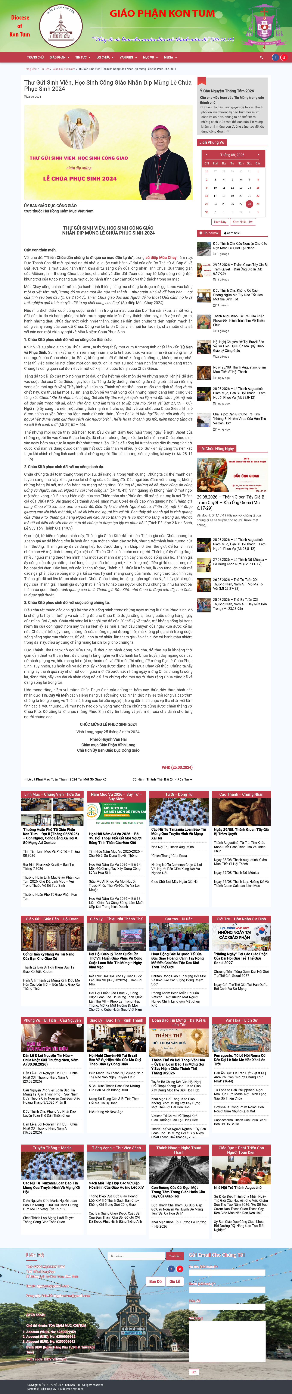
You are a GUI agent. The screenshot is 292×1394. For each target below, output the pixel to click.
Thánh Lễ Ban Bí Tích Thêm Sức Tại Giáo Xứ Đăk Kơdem (49, 969)
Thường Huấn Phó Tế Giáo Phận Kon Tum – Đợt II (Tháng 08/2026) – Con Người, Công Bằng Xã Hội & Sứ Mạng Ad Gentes (51, 836)
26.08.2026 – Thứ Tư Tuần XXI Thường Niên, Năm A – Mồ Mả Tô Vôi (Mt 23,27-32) (238, 584)
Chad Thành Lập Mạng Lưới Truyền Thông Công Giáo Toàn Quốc (48, 1220)
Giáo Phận (57, 57)
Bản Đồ (155, 1281)
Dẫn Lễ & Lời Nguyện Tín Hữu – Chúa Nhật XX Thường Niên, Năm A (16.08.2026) (50, 1128)
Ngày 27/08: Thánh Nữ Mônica (236, 873)
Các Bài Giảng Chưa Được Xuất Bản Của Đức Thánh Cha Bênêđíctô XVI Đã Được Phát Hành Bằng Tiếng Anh (115, 1217)
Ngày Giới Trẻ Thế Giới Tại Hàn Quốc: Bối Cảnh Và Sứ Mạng (241, 987)
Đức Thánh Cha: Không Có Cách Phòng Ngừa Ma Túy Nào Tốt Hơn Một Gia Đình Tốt (238, 294)
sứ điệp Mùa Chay (161, 257)
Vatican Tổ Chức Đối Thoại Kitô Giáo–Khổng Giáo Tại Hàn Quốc (174, 1118)
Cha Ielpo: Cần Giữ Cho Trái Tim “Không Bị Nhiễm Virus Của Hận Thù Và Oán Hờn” (239, 418)
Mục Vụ (148, 57)
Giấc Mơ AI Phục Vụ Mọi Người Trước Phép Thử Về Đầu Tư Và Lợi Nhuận (114, 885)
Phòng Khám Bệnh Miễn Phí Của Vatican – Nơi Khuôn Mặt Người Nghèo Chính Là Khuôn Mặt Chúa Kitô (175, 999)
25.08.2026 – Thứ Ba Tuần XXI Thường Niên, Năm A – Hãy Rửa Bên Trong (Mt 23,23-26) (240, 604)
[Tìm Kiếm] (261, 57)
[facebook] (276, 57)
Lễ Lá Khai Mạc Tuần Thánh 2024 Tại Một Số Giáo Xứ (66, 779)
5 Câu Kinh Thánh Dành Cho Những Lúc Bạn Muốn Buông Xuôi (114, 1088)
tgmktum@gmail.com (53, 1286)
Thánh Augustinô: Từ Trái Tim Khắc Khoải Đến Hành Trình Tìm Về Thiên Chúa (239, 320)
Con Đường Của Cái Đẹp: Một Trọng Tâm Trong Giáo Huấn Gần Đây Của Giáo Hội (178, 1191)
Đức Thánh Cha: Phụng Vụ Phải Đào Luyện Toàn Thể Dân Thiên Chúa (49, 1113)
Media (168, 57)
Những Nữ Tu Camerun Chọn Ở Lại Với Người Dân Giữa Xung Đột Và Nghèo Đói (176, 869)
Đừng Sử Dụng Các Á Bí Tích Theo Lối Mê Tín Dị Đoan (114, 1101)
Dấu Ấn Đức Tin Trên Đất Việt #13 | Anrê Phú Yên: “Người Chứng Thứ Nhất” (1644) (240, 1077)
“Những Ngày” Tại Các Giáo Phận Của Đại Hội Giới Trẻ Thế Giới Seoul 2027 (240, 958)
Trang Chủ (35, 57)
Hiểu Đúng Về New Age (106, 1112)
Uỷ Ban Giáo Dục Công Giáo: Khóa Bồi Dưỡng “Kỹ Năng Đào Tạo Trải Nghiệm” (239, 1226)
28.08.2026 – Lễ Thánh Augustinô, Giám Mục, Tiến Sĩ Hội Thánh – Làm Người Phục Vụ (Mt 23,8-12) (239, 393)
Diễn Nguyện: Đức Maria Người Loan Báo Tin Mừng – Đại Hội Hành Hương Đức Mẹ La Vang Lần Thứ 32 (50, 1205)
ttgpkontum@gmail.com (72, 1296)
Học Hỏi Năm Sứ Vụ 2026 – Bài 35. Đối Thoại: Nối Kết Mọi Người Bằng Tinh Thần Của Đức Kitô (115, 838)
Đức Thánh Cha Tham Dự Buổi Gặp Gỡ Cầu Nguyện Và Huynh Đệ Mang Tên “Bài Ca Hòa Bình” (177, 1209)
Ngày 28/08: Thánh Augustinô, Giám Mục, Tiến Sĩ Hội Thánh (239, 369)
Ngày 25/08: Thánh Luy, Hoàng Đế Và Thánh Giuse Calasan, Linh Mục (241, 884)
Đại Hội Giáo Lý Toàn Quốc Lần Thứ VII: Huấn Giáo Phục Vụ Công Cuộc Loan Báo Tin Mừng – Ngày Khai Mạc (115, 960)
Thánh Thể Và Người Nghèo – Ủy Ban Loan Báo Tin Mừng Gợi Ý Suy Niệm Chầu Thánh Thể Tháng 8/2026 (178, 1133)
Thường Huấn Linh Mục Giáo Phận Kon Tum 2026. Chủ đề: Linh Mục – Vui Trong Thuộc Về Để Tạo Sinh (51, 881)
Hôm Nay (220, 222)
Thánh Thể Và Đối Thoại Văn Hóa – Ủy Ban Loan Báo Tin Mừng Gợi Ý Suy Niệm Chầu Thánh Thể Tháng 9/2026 (178, 1066)
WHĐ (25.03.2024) (177, 767)
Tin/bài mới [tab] (210, 233)
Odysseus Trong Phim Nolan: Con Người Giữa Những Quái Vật (239, 1109)
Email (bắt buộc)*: (202, 1284)
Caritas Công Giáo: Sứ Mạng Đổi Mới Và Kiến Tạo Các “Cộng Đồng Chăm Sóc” (178, 980)
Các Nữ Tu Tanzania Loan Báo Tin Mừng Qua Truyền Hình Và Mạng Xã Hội (178, 833)
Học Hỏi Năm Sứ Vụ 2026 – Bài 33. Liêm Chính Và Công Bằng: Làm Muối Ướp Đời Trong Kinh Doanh (116, 903)
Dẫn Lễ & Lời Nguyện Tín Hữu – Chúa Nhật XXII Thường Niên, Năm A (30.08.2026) (50, 1059)
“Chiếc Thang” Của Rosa (169, 856)
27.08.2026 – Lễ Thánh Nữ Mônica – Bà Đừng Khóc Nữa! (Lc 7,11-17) (240, 562)
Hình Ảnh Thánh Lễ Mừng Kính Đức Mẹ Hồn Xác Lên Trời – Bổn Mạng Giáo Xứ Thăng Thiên (51, 984)
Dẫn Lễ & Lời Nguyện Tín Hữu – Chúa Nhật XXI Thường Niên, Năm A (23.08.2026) (50, 1077)
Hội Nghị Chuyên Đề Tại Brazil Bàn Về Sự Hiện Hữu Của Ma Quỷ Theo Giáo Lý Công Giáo (238, 346)
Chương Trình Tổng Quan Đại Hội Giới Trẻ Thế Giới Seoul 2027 (241, 974)
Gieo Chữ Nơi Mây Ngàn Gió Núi (174, 882)
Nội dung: (196, 1318)
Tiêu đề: (195, 1301)
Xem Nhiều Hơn (243, 222)
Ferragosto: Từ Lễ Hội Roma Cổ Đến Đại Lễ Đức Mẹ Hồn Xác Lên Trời (239, 1059)
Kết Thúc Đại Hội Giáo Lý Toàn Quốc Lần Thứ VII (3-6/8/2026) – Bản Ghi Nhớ (115, 980)
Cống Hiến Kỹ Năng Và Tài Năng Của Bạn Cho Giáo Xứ (48, 956)
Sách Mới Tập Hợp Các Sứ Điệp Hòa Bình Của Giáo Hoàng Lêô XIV (116, 1185)
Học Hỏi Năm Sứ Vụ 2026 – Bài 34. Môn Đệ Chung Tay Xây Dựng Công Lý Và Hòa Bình (115, 869)
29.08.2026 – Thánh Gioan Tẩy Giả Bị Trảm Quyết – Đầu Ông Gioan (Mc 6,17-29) (240, 269)
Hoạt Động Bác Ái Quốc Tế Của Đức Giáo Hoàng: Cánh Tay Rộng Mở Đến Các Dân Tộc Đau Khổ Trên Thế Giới (177, 960)
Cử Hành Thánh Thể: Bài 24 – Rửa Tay (161, 779)
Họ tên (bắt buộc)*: (203, 1267)
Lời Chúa (103, 57)
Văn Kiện (126, 57)
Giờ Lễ (175, 1281)
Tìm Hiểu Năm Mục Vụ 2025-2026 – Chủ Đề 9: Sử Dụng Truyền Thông (116, 853)
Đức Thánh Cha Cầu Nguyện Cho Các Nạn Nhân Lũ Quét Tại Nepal (240, 246)
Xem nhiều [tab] (233, 233)
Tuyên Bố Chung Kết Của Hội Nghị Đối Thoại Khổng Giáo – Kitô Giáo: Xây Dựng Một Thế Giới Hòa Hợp (176, 1086)
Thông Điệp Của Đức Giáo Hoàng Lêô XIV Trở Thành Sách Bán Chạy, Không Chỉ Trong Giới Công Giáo (114, 1200)
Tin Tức (81, 57)
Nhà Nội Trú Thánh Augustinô (172, 847)
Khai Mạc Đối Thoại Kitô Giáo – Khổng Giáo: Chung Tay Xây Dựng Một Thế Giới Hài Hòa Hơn (175, 1103)
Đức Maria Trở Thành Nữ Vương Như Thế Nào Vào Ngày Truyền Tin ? (116, 1075)
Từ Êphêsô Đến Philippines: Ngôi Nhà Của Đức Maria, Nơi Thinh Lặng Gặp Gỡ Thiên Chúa (240, 1094)
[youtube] (284, 57)
